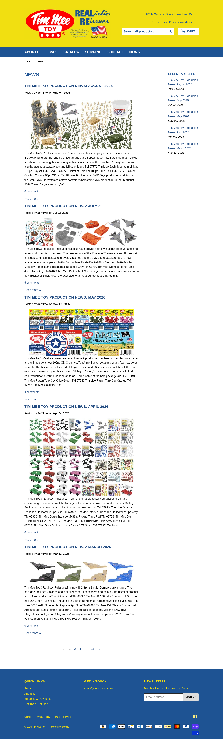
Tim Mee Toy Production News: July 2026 (65, 206)
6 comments (31, 282)
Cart (190, 31)
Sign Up (191, 696)
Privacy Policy (43, 717)
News (134, 52)
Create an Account (184, 22)
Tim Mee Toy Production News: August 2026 (68, 86)
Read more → (33, 198)
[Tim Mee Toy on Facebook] (195, 716)
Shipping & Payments (37, 698)
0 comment (31, 191)
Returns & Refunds (36, 703)
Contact (115, 52)
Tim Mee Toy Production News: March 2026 (67, 547)
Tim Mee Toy (39, 726)
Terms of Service (62, 717)
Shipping (93, 52)
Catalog (71, 52)
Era (51, 52)
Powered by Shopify (59, 726)
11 (92, 648)
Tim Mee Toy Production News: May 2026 (64, 297)
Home (27, 61)
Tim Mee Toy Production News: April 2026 (66, 406)
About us (32, 52)
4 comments (31, 392)
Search (28, 688)
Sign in (157, 22)
